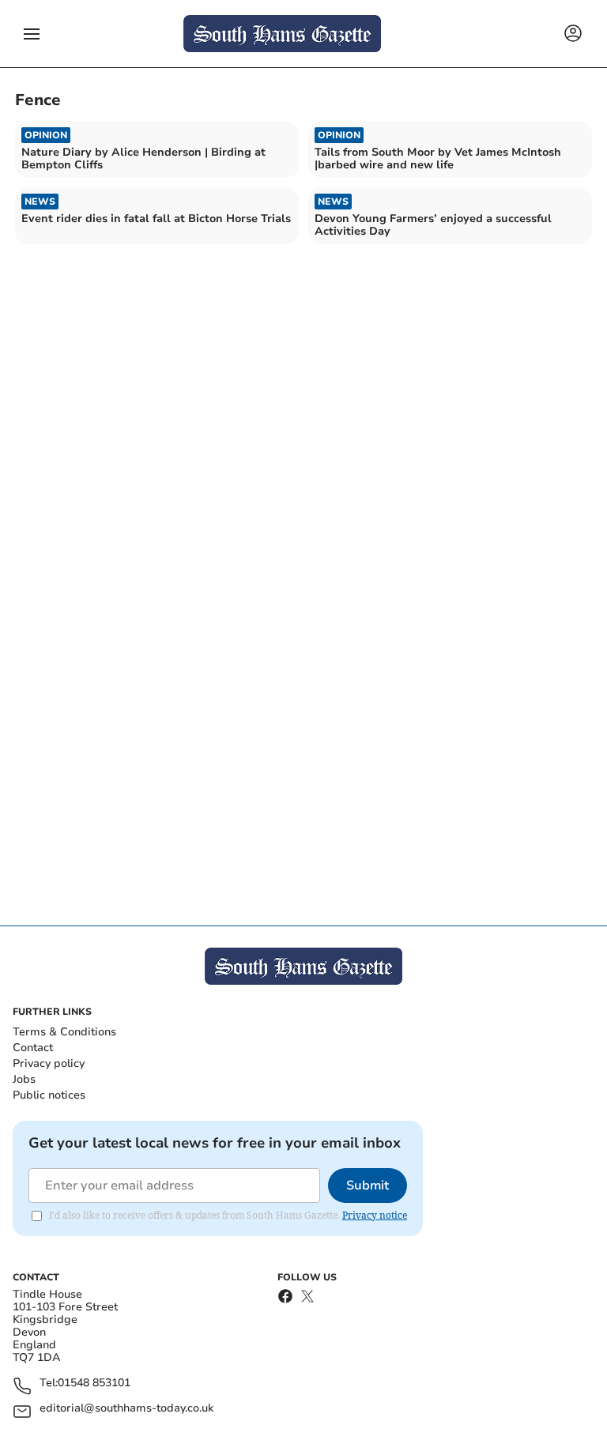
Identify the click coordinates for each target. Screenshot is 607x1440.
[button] (32, 34)
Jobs (24, 1079)
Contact (33, 1047)
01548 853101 (94, 1383)
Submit (367, 1185)
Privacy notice (374, 1215)
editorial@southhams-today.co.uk (126, 1408)
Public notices (49, 1095)
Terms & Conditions (64, 1031)
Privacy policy (49, 1063)
